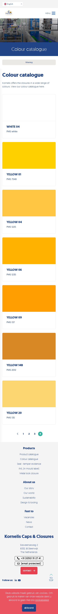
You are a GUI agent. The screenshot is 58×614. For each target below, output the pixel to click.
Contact (29, 526)
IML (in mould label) (29, 468)
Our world (29, 492)
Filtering (29, 62)
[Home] (9, 13)
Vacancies (29, 517)
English (10, 4)
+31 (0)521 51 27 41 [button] (31, 558)
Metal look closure (29, 473)
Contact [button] (27, 570)
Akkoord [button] (29, 607)
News (29, 522)
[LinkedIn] (16, 580)
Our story (29, 488)
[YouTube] (19, 580)
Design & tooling (29, 502)
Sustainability (29, 497)
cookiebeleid (42, 600)
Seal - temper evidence (29, 463)
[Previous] (17, 434)
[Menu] (53, 13)
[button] (29, 564)
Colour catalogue (29, 459)
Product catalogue (29, 454)
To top (51, 578)
